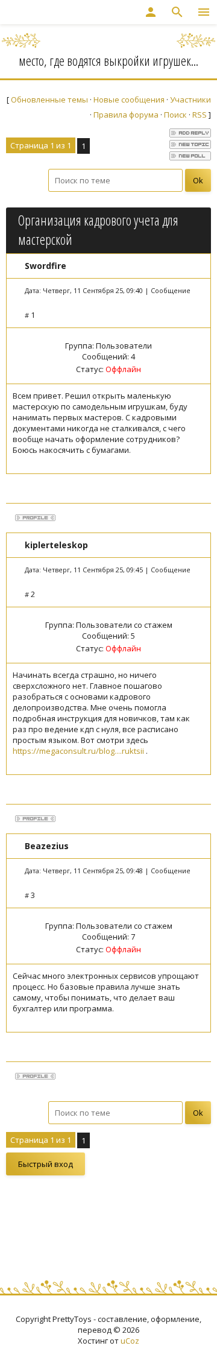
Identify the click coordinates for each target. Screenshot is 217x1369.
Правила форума (126, 114)
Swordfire (45, 265)
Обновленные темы (49, 99)
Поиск (175, 114)
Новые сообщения (129, 99)
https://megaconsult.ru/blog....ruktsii (78, 750)
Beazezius (47, 846)
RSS (199, 114)
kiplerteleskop (56, 545)
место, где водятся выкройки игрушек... (108, 60)
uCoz (130, 1340)
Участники (190, 99)
